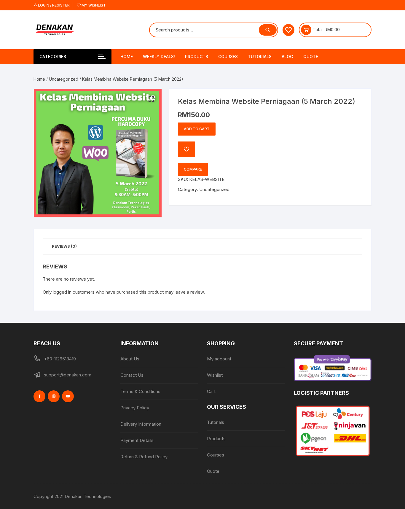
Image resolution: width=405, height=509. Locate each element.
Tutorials (260, 56)
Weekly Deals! (159, 56)
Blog (287, 56)
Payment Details (137, 440)
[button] (151, 99)
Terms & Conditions (140, 391)
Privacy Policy (134, 408)
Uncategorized (63, 79)
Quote (310, 56)
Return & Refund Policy (144, 456)
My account (219, 359)
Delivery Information (140, 424)
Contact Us (131, 375)
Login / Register (53, 5)
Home (126, 56)
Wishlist (215, 375)
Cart (211, 391)
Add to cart (197, 129)
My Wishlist (93, 5)
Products (196, 56)
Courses (228, 56)
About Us (129, 359)
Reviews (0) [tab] (64, 246)
